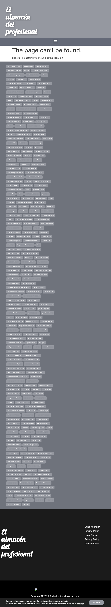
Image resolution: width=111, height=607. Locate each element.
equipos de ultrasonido (30, 351)
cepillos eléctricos (42, 423)
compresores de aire (14, 398)
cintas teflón (31, 410)
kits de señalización (28, 262)
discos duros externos (14, 359)
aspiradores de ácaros (14, 500)
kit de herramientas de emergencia (18, 287)
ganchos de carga (35, 317)
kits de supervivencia (41, 257)
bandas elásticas (29, 491)
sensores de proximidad (35, 126)
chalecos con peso (13, 419)
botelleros (21, 466)
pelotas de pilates (38, 189)
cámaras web (36, 440)
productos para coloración (34, 172)
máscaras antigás (48, 215)
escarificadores (48, 347)
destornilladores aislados (15, 372)
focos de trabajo (12, 330)
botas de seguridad (34, 466)
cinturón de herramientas (16, 410)
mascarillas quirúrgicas (31, 215)
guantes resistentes (14, 304)
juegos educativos (38, 287)
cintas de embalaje (13, 415)
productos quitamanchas (15, 172)
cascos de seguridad (38, 427)
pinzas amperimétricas (15, 189)
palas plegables (41, 198)
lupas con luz (46, 236)
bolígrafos (28, 474)
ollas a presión (40, 202)
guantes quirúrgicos (30, 304)
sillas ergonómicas (14, 121)
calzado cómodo (12, 453)
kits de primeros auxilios (43, 270)
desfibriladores (36, 376)
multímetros (23, 206)
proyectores (24, 164)
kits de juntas (26, 274)
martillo (10, 219)
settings (80, 604)
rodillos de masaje (35, 143)
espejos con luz (30, 342)
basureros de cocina (26, 483)
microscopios (12, 211)
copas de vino (39, 393)
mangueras (43, 232)
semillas (10, 134)
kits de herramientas (40, 274)
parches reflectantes (32, 194)
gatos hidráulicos (21, 317)
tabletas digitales (47, 100)
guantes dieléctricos (46, 304)
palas (51, 198)
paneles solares (28, 198)
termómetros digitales (34, 92)
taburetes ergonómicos (23, 100)
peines (20, 194)
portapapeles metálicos (15, 181)
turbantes (11, 79)
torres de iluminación (14, 83)
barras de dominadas (46, 487)
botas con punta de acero (15, 470)
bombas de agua (44, 470)
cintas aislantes (28, 415)
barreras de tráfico (13, 487)
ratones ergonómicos (14, 155)
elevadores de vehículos (32, 355)
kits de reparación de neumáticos (36, 266)
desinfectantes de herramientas (17, 376)
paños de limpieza (13, 198)
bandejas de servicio (14, 491)
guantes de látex (29, 308)
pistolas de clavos (41, 185)
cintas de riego (43, 410)
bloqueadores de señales (42, 474)
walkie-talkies (28, 66)
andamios (50, 500)
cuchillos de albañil (45, 385)
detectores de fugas (33, 368)
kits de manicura (13, 274)
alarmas (25, 504)
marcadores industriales (24, 219)
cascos (50, 427)
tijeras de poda (12, 87)
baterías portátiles (47, 478)
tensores (47, 92)
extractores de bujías (14, 334)
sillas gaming (44, 117)
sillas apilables (41, 121)
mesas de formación (14, 215)
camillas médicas (22, 440)
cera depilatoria (42, 419)
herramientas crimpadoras (16, 300)
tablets (36, 100)
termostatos (41, 87)
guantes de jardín (43, 308)
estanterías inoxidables (15, 342)
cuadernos (36, 389)
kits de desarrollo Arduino (32, 279)
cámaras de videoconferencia (16, 449)
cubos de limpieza (13, 389)
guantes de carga (33, 313)
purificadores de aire (24, 160)
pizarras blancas (27, 185)
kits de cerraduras (13, 283)
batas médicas (12, 483)
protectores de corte (14, 168)
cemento (25, 427)
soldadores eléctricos (30, 113)
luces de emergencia (14, 240)
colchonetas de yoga (22, 402)
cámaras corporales (35, 449)
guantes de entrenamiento (16, 313)
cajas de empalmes (31, 457)
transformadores (34, 79)
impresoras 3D (48, 291)
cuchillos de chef (30, 385)
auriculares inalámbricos (24, 495)
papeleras (45, 194)
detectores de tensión (32, 364)
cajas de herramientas (15, 457)
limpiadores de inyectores (25, 245)
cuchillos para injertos (15, 385)
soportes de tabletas (44, 109)
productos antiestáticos (34, 177)
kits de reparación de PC (15, 266)
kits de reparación (13, 270)
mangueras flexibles (30, 232)
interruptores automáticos (16, 291)
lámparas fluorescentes (32, 249)
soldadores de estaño (14, 117)
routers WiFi (11, 143)
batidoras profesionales (30, 478)
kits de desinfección (14, 279)
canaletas (11, 440)
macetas (36, 236)
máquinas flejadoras (14, 223)
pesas (27, 189)
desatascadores (32, 381)
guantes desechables (14, 308)
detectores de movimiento (16, 368)
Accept (96, 602)
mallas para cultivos (23, 236)
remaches (38, 147)
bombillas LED (30, 470)
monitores (50, 206)
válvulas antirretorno (14, 70)
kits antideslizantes (29, 283)
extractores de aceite (30, 334)
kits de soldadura (13, 262)
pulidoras (37, 160)
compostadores (40, 398)
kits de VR (28, 257)
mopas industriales (37, 206)
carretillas (25, 436)
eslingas (42, 342)
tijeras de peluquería (26, 87)
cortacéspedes (26, 393)
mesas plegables (47, 211)
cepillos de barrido (13, 427)
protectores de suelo (38, 164)
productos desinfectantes (15, 177)
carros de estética (13, 436)
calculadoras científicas (45, 453)
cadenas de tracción (14, 461)
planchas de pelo (13, 185)
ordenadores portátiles (25, 202)
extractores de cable (40, 330)
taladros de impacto (42, 96)
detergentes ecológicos (15, 364)
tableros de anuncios (14, 104)
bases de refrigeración (43, 483)
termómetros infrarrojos (15, 92)
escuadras (28, 347)
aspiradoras (28, 500)
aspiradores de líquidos (42, 495)
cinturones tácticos (38, 402)
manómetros (39, 228)
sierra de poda (20, 126)
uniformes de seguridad (40, 70)
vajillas (26, 70)
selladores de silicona (23, 134)
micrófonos (23, 211)
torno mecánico (29, 83)
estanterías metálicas (34, 338)
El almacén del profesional (21, 20)
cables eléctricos (39, 461)
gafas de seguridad (32, 321)
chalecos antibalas (28, 419)
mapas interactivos (47, 223)
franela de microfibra (44, 325)
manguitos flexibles (14, 232)
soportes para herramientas (26, 109)
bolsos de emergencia (14, 474)
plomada (28, 181)
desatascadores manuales (16, 381)
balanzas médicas (43, 491)
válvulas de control (42, 66)
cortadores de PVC (13, 393)
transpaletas (21, 79)
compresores (28, 398)
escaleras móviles (13, 351)
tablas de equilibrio (30, 104)
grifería (10, 317)
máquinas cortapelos (30, 223)
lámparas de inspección (30, 253)
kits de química (27, 270)
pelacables (11, 194)
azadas (10, 495)
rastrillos (27, 155)
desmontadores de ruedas (35, 372)
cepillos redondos (13, 423)
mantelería (27, 228)
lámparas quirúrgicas (14, 249)
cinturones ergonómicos (15, 406)
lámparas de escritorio (15, 257)
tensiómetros (12, 96)
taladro (10, 100)
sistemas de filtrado (30, 117)
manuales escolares (14, 228)
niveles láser (12, 206)
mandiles (11, 236)
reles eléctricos (27, 151)
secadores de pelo (39, 134)
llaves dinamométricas (31, 240)
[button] (55, 41)
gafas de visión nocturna (15, 321)
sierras (10, 126)
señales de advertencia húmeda (17, 130)
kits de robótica (42, 262)
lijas (38, 245)
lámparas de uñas (13, 253)
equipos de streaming (14, 355)
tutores (44, 75)
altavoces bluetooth (14, 504)
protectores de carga (29, 168)
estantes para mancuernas (16, 338)
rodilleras (28, 147)
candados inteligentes (39, 436)
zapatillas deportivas (14, 66)
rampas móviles (39, 155)
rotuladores (22, 143)
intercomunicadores (34, 291)
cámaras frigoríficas (14, 444)
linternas (10, 245)
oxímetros (11, 202)
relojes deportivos (13, 151)
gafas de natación (47, 321)
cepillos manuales (28, 423)
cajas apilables (45, 457)
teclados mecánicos (26, 96)
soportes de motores (14, 113)
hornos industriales (14, 296)
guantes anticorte (47, 313)
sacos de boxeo (47, 138)
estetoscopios (44, 334)
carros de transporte (27, 432)
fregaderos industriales (26, 325)
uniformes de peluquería (15, 75)
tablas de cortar (44, 104)
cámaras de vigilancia (30, 444)
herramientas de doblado (31, 296)
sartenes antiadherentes (15, 138)
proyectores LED (12, 164)
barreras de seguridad (29, 487)
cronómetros (47, 389)
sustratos (11, 109)
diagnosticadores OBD (31, 359)
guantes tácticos (33, 300)
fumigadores (12, 325)
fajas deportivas (26, 330)
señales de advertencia (38, 130)
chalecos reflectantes (43, 415)
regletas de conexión (42, 151)
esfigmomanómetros (14, 347)
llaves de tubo (46, 240)
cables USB (26, 461)
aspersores (39, 500)
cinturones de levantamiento (35, 406)
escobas (37, 347)
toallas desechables (44, 83)
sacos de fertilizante (33, 138)
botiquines (11, 466)
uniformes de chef (32, 75)
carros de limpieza (42, 432)
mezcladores (34, 211)
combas (10, 402)
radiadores (11, 160)
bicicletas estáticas (13, 478)
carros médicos (12, 432)
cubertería (26, 389)
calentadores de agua (27, 453)
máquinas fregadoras (42, 219)
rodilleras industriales (15, 147)
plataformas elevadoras (42, 181)
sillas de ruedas (28, 121)
